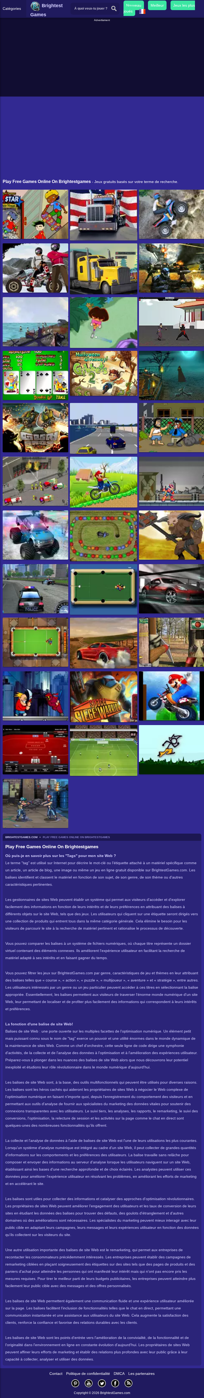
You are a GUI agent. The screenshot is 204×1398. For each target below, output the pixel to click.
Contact (55, 1373)
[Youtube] (89, 1383)
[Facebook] (115, 1383)
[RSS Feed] (128, 1383)
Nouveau (133, 5)
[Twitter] (102, 1383)
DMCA (119, 1373)
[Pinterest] (75, 1383)
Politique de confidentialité (88, 1373)
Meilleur (157, 5)
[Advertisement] (102, 59)
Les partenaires (141, 1373)
